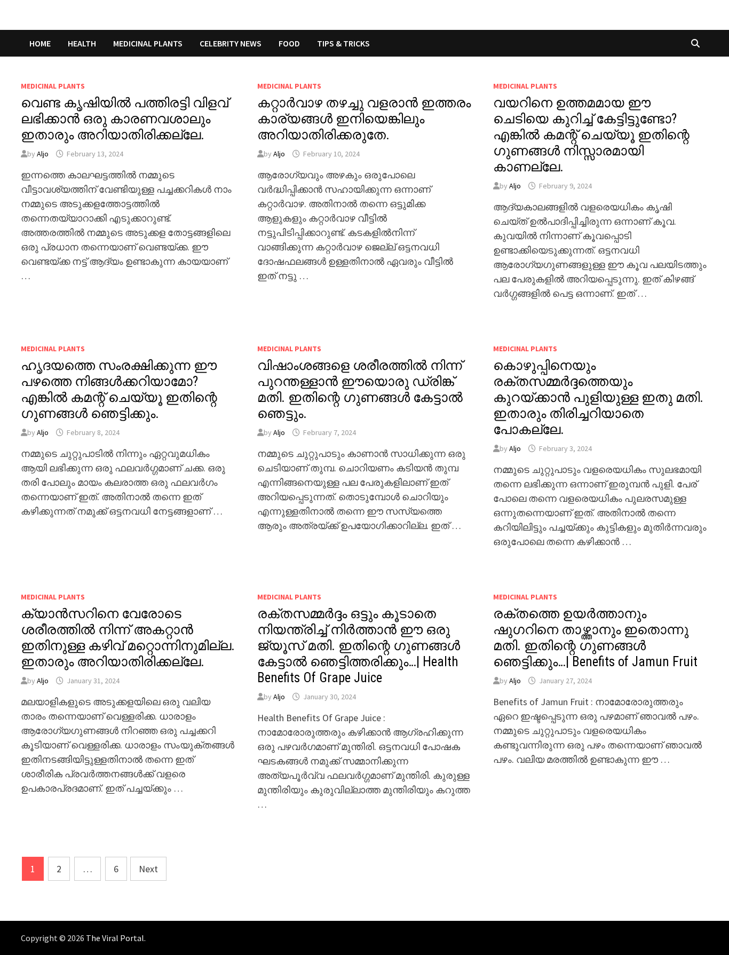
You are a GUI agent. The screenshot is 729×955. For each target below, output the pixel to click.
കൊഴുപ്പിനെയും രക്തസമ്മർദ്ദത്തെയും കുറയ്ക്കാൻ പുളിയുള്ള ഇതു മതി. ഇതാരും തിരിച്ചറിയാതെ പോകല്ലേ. (598, 397)
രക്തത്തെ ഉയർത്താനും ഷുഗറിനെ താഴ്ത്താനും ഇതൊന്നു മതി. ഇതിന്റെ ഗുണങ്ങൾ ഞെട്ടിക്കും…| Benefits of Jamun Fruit (595, 637)
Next (148, 869)
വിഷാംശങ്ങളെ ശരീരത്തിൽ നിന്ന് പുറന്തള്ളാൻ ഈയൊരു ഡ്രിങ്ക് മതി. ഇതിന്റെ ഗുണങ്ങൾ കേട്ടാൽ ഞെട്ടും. (360, 389)
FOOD (289, 43)
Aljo (43, 154)
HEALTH (82, 43)
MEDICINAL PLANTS (148, 43)
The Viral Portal (115, 938)
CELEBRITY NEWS (231, 43)
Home (40, 43)
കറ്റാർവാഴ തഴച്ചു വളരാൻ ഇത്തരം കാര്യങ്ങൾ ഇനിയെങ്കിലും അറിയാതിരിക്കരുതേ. (364, 119)
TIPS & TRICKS (343, 43)
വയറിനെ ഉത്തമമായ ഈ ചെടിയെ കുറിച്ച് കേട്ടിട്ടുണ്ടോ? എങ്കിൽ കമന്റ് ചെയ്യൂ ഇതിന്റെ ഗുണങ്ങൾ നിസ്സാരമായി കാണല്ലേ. (591, 135)
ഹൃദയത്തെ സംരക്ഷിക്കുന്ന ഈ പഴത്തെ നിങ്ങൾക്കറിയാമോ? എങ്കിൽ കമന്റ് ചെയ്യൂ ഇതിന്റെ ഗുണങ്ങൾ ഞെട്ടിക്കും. (119, 389)
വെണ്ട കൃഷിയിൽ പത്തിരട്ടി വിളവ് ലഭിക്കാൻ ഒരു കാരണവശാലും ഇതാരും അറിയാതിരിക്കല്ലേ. (124, 119)
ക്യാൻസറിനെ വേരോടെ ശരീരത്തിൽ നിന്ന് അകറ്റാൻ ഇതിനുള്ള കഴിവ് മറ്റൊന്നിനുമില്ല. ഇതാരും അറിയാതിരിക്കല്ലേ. (128, 637)
